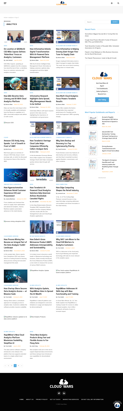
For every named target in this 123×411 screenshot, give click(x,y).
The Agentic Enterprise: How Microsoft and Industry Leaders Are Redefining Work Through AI (110, 164)
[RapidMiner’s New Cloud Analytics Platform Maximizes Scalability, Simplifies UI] (15, 322)
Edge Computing (61, 184)
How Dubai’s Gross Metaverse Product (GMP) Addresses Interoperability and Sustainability (41, 243)
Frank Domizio (62, 149)
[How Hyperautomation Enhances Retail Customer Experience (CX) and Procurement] (15, 175)
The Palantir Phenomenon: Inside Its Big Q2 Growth (100, 58)
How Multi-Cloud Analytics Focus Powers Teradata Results (67, 99)
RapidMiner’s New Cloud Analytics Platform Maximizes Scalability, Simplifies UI (14, 338)
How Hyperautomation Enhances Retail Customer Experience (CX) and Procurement (15, 191)
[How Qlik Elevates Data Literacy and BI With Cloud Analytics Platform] (15, 83)
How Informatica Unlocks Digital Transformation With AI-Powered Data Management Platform (40, 53)
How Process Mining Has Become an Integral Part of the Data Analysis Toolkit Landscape (15, 243)
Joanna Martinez (10, 199)
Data (5, 46)
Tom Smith (61, 248)
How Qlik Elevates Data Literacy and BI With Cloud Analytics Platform (15, 99)
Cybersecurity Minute (64, 137)
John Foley (35, 346)
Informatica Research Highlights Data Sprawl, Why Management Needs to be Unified (40, 100)
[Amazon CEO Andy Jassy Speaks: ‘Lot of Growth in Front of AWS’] (15, 128)
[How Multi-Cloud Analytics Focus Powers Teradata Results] (68, 83)
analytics (11, 17)
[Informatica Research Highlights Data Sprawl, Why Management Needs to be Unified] (41, 83)
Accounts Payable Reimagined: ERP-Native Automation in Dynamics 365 (110, 120)
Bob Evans (9, 149)
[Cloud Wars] (62, 3)
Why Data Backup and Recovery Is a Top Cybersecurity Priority (65, 143)
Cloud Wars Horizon (11, 236)
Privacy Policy (42, 399)
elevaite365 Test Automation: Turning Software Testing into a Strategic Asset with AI (109, 135)
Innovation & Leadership (12, 184)
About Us (29, 399)
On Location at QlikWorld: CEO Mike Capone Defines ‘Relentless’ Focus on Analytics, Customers (14, 53)
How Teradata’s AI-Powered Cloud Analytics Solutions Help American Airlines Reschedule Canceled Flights (40, 193)
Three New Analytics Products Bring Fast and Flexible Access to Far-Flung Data (40, 338)
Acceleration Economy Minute (66, 46)
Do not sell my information (92, 399)
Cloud (6, 137)
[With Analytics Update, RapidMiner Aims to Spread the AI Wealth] (41, 276)
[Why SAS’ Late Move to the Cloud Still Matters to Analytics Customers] (68, 227)
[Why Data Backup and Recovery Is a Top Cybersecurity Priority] (68, 128)
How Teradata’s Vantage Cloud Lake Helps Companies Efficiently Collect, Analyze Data (40, 144)
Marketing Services (71, 399)
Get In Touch (55, 399)
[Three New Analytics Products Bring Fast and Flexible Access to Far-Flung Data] (41, 322)
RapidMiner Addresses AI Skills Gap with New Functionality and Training (67, 291)
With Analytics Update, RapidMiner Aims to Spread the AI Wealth (41, 291)
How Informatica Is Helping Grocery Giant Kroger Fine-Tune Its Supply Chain (67, 52)
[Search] (118, 3)
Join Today (102, 99)
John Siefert (9, 60)
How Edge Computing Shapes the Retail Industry (67, 189)
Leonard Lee (61, 193)
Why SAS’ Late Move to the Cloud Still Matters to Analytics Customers (67, 242)
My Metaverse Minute (37, 236)
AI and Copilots (35, 285)
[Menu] (5, 3)
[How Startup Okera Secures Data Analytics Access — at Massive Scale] (15, 276)
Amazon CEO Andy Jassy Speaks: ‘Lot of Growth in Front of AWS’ (14, 143)
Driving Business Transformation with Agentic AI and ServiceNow (110, 148)
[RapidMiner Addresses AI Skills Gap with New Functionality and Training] (68, 276)
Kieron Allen (35, 60)
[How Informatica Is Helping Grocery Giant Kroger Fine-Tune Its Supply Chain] (68, 36)
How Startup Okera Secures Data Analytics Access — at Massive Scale (15, 291)
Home (5, 17)
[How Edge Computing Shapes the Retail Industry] (68, 175)
